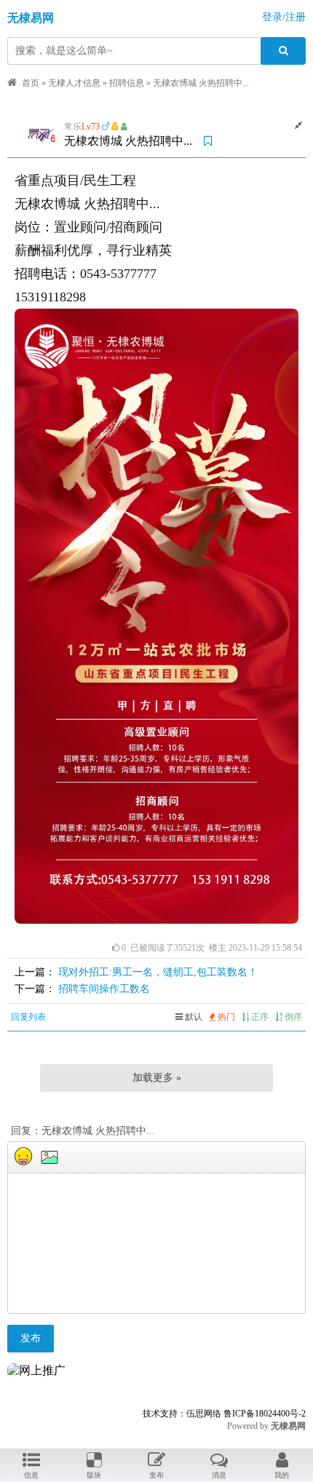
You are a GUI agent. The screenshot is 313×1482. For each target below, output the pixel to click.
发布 (30, 1338)
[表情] (23, 1157)
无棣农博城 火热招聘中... (201, 83)
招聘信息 (126, 83)
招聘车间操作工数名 (104, 988)
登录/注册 (284, 17)
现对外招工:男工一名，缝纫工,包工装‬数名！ (158, 972)
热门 (225, 1017)
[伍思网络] (36, 1370)
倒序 (292, 1017)
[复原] (298, 125)
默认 (192, 1017)
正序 (259, 1017)
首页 (30, 83)
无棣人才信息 (74, 83)
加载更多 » (156, 1077)
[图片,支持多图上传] (49, 1157)
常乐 (73, 127)
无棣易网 (30, 18)
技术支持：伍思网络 (182, 1413)
